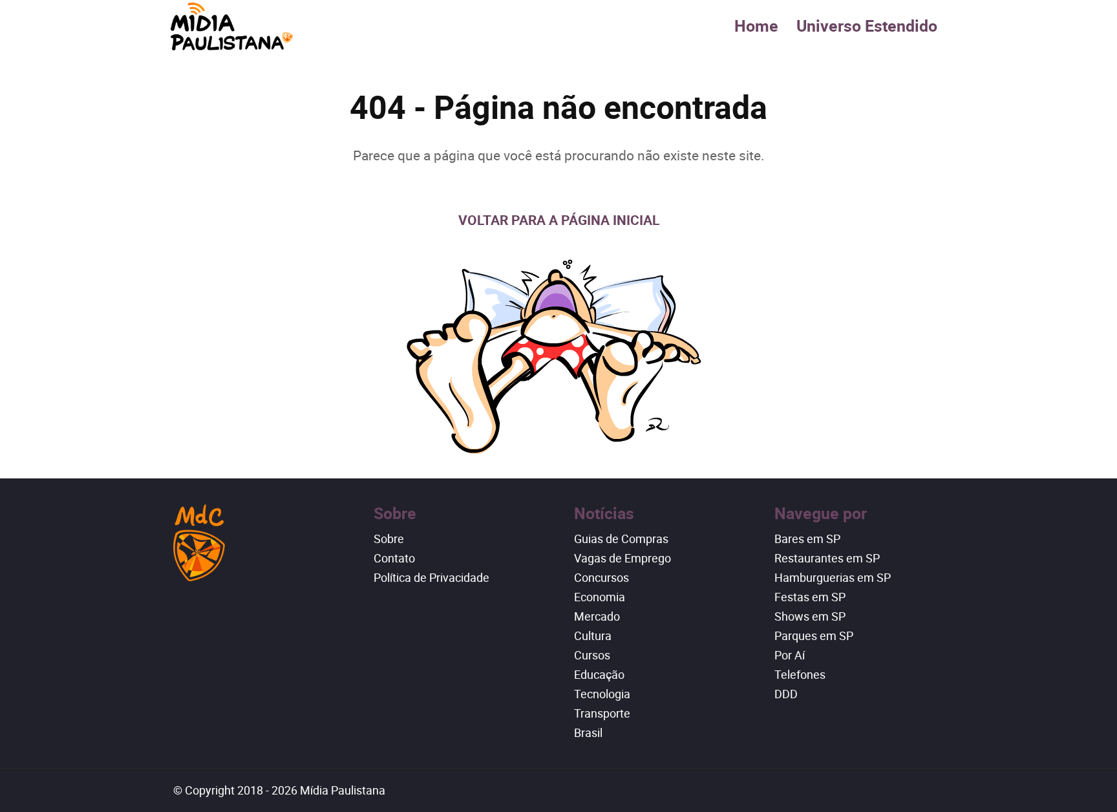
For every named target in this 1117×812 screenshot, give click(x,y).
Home (756, 25)
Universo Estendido (866, 25)
